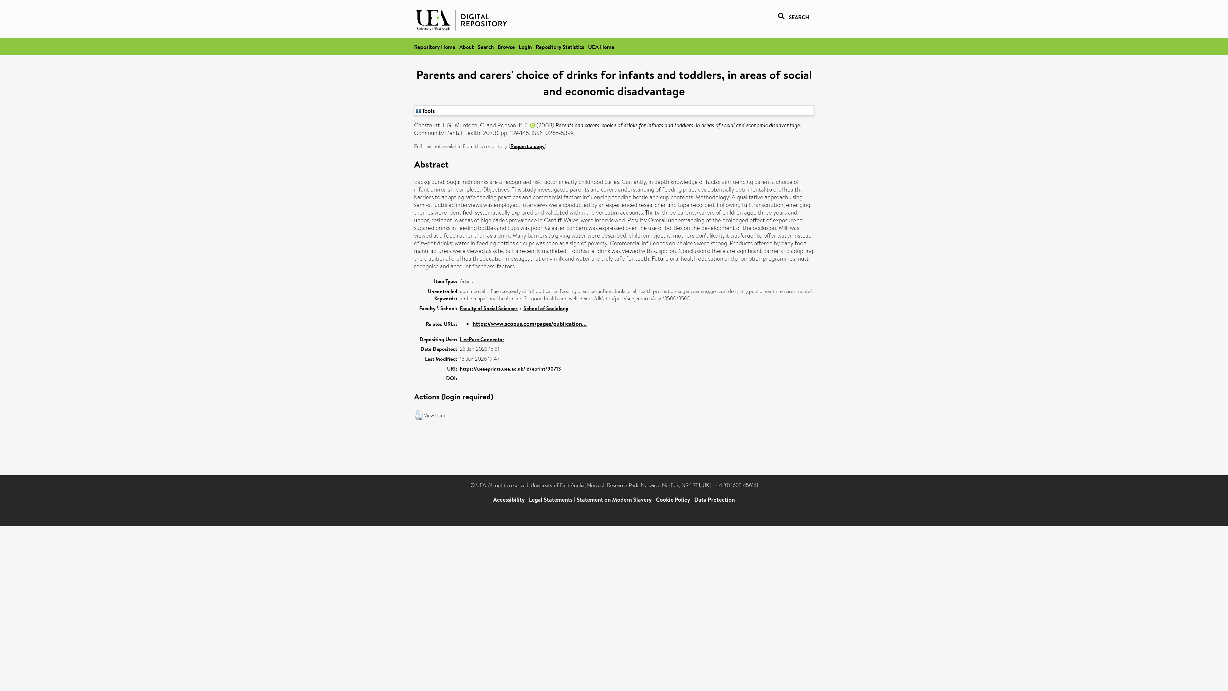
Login (525, 47)
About (466, 47)
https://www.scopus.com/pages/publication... (530, 324)
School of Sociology (545, 308)
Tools (428, 110)
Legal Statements (550, 500)
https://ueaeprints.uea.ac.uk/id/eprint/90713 (510, 368)
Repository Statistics (560, 47)
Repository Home (434, 47)
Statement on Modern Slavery (614, 500)
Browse (506, 47)
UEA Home (601, 47)
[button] (418, 415)
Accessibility (509, 500)
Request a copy (527, 146)
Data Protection (714, 500)
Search (486, 47)
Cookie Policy (673, 500)
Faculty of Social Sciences (489, 308)
